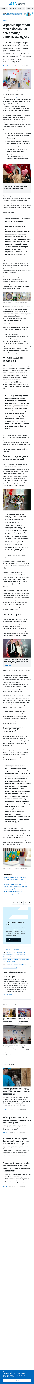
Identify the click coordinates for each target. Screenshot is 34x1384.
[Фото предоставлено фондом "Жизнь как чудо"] (10, 296)
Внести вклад (13, 940)
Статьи (5, 20)
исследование (17, 97)
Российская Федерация (12, 949)
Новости (5, 1155)
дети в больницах (17, 952)
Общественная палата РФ (10, 968)
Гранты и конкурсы (19, 1132)
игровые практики (16, 956)
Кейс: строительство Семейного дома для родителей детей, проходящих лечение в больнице (15, 879)
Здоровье (17, 66)
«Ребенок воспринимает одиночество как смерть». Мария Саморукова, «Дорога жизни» (15, 887)
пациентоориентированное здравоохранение (16, 958)
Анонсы (5, 1132)
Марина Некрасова (8, 66)
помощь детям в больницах (21, 959)
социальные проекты (9, 961)
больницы (8, 952)
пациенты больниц (8, 959)
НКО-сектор (12, 1054)
